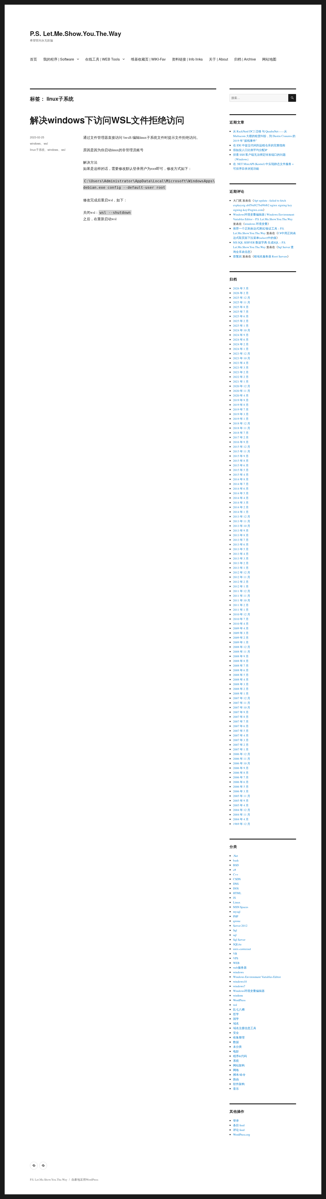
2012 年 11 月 (241, 577)
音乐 (236, 1089)
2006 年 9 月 (241, 768)
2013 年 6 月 (241, 544)
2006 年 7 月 (241, 777)
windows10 (240, 981)
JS (234, 898)
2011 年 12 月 (241, 591)
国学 (236, 1019)
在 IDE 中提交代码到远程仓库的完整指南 (259, 145)
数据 (236, 1042)
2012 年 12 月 (241, 572)
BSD (236, 865)
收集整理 (239, 1037)
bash (236, 860)
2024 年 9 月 (241, 335)
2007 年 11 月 (241, 703)
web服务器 (240, 967)
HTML (237, 893)
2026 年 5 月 (241, 288)
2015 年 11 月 (241, 451)
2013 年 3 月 (241, 558)
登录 (236, 1120)
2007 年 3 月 (241, 740)
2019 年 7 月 (241, 409)
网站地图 (269, 59)
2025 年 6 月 (241, 316)
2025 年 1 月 (241, 326)
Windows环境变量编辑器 (249, 991)
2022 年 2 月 (241, 377)
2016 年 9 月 (241, 442)
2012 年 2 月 (241, 582)
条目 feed (239, 1125)
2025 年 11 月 (241, 302)
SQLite (237, 944)
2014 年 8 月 (241, 479)
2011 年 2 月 (241, 605)
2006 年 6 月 (241, 782)
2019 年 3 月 (241, 414)
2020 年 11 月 (241, 391)
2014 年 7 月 (241, 484)
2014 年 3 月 (241, 502)
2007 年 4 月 (241, 735)
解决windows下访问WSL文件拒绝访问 (107, 119)
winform (238, 995)
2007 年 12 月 (241, 698)
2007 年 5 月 (241, 731)
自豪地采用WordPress (84, 1179)
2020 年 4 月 (241, 395)
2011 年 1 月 (241, 610)
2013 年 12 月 (241, 516)
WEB (236, 963)
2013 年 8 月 (241, 535)
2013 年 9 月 (241, 530)
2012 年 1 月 (241, 586)
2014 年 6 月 (241, 489)
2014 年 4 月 (241, 498)
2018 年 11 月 (241, 428)
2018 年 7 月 (241, 433)
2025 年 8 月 (241, 307)
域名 (236, 1023)
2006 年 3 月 (241, 791)
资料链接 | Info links (187, 59)
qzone (236, 921)
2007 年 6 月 (241, 726)
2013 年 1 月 (241, 568)
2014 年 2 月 (241, 507)
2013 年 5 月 (241, 549)
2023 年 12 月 (241, 353)
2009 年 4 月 (241, 628)
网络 (236, 1070)
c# (234, 870)
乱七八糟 (239, 1009)
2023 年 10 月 (241, 358)
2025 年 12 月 (241, 298)
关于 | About (218, 59)
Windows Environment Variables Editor (257, 977)
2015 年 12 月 (241, 447)
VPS (235, 958)
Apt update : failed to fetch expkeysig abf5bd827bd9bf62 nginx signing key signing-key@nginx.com (262, 205)
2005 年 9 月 (241, 801)
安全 (236, 1033)
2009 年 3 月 (241, 633)
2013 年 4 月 (241, 554)
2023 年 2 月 (241, 372)
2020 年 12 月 (241, 386)
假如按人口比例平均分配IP (250, 150)
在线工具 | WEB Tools (102, 59)
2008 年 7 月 (241, 665)
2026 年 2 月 (241, 293)
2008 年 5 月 (241, 675)
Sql (235, 930)
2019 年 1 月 (241, 419)
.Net (235, 856)
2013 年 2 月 (241, 563)
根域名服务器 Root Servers (270, 256)
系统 (236, 1061)
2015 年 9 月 (241, 456)
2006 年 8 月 (241, 773)
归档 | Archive (245, 59)
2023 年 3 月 (241, 367)
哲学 (236, 1014)
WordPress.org (241, 1134)
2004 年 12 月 (241, 810)
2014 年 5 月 (241, 493)
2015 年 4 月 (241, 475)
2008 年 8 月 (241, 661)
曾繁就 (237, 256)
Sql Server (239, 940)
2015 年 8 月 (241, 461)
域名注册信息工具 (244, 1028)
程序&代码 (240, 1056)
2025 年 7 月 (241, 312)
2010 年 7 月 (241, 619)
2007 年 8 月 (241, 717)
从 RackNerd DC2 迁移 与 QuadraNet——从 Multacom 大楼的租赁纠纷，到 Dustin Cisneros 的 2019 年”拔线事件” (264, 136)
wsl (46, 143)
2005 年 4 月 (241, 805)
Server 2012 (240, 926)
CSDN (237, 879)
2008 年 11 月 (241, 651)
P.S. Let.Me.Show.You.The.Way (75, 33)
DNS (236, 884)
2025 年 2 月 (241, 321)
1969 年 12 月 (241, 824)
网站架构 (239, 1065)
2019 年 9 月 (241, 400)
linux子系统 (37, 149)
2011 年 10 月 (241, 600)
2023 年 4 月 (241, 363)
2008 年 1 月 (241, 693)
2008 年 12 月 (241, 647)
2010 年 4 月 (241, 624)
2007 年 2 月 (241, 745)
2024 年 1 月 (241, 349)
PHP (235, 916)
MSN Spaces (240, 907)
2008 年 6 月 (241, 670)
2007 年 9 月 (241, 712)
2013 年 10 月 (241, 526)
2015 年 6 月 (241, 465)
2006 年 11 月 (241, 759)
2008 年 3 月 (241, 684)
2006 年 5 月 (241, 787)
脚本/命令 (239, 1075)
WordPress (239, 1000)
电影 (236, 1051)
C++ (235, 874)
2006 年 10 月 (241, 763)
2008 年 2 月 (241, 689)
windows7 (239, 986)
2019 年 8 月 (241, 405)
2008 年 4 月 (241, 679)
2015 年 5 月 (241, 470)
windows (35, 143)
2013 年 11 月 (241, 521)
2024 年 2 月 (241, 344)
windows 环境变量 (256, 224)
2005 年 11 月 (241, 796)
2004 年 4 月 (241, 819)
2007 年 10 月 (241, 707)
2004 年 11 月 (241, 814)
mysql (236, 912)
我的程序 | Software (58, 59)
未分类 (237, 1047)
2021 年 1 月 (241, 381)
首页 (33, 59)
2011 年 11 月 (241, 596)
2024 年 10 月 (241, 330)
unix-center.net (242, 949)
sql (235, 935)
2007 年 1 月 (241, 749)
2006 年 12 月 (241, 754)
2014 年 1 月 (241, 512)
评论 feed (239, 1130)
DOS (236, 888)
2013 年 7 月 (241, 540)
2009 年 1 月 (241, 642)
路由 (236, 1079)
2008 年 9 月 (241, 656)
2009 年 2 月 (241, 638)
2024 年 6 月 (241, 339)
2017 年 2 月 (241, 437)
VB (235, 954)
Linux (236, 902)
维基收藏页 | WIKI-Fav (148, 59)
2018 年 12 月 (241, 423)
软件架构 (239, 1084)
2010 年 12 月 (241, 614)
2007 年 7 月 (241, 721)
